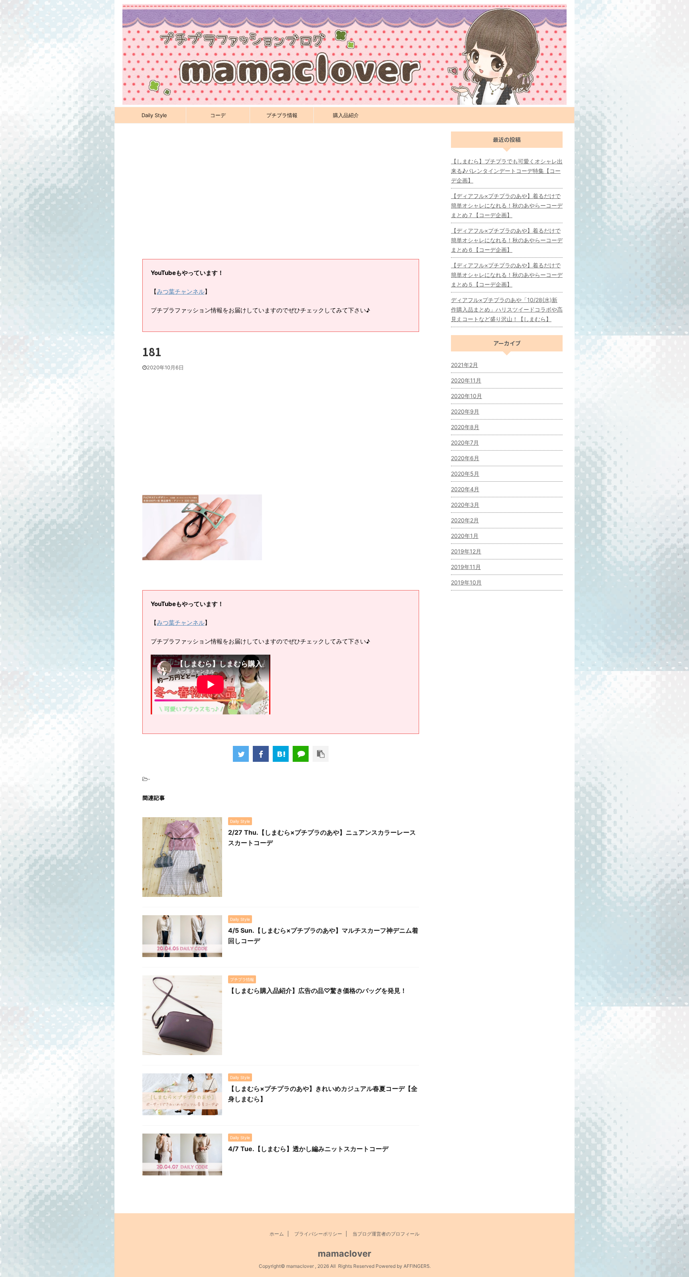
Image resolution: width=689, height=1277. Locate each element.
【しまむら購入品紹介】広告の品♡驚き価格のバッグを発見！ (317, 991)
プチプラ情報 (281, 115)
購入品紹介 (346, 115)
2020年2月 (465, 520)
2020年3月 (465, 504)
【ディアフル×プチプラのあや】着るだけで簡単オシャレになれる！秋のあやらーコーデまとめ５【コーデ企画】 (507, 275)
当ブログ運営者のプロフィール (385, 1234)
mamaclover (344, 1253)
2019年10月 (466, 582)
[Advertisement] (280, 195)
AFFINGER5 (416, 1266)
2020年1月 (464, 535)
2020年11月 (466, 380)
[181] (281, 754)
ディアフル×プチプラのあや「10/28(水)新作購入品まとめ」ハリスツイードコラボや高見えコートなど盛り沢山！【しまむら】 (507, 309)
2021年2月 (464, 364)
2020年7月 (465, 442)
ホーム (277, 1234)
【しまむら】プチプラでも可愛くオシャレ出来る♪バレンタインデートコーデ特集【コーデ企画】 (507, 171)
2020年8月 (465, 427)
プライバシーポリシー (318, 1234)
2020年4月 (465, 489)
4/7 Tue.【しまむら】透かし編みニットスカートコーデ (308, 1149)
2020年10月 (466, 395)
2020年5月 (465, 473)
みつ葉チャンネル (181, 291)
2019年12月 (466, 551)
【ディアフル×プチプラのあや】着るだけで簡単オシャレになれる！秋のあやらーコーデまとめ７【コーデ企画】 (507, 205)
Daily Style (154, 115)
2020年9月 (465, 411)
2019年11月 (466, 566)
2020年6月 (465, 458)
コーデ (218, 115)
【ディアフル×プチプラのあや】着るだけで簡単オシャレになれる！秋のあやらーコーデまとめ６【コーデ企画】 (507, 240)
